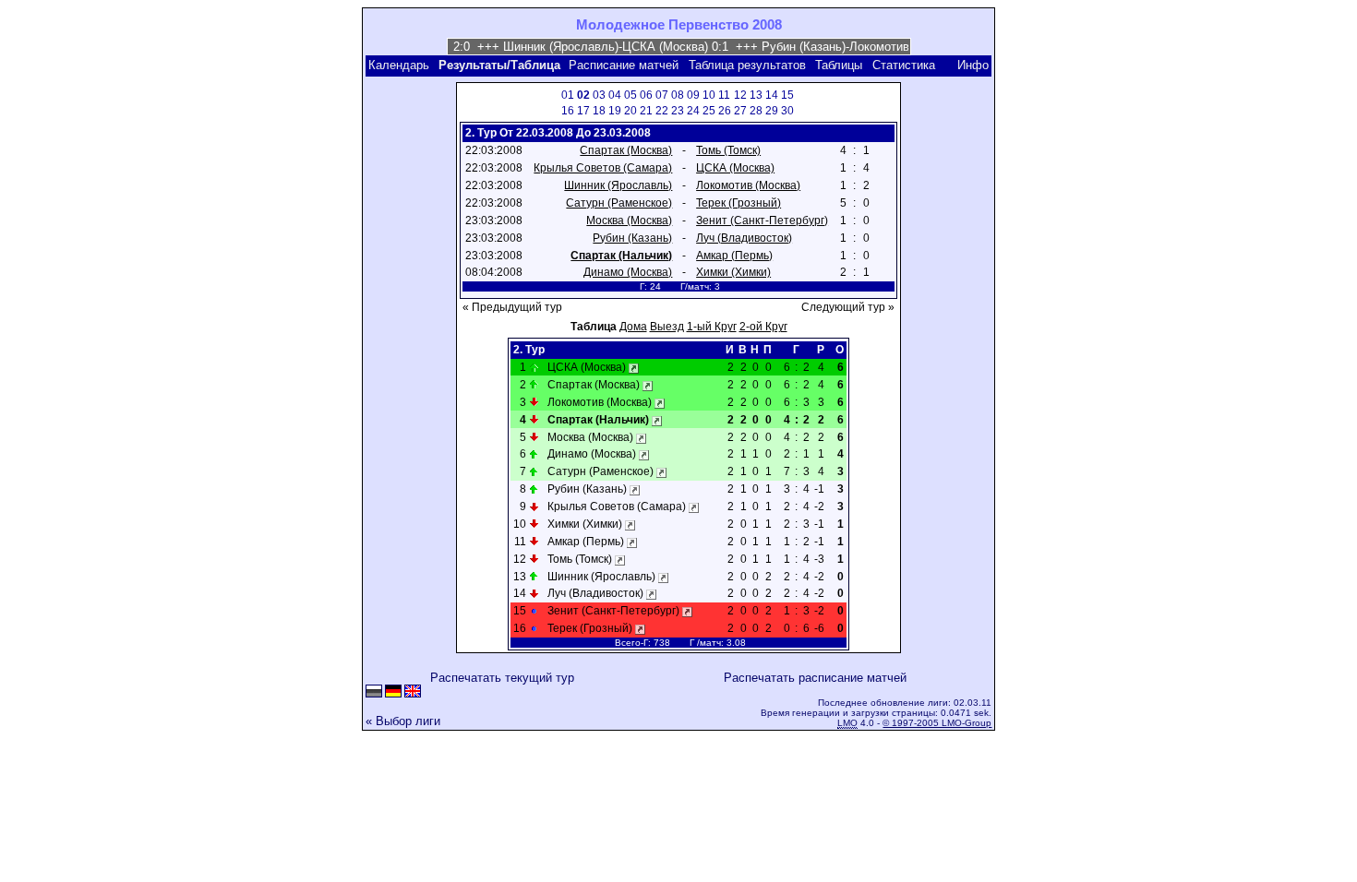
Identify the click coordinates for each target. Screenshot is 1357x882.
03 (599, 95)
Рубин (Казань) (632, 238)
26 (724, 110)
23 (677, 110)
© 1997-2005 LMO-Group (937, 723)
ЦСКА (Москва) (735, 167)
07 (661, 95)
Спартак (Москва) (626, 150)
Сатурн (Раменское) (619, 203)
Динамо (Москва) (627, 272)
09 (693, 95)
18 (599, 110)
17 (583, 110)
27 (740, 110)
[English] (412, 692)
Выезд (667, 326)
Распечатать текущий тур (502, 678)
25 (709, 110)
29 (771, 110)
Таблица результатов (747, 65)
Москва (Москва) (629, 220)
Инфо (973, 65)
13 (756, 95)
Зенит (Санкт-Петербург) (762, 220)
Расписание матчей (623, 65)
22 (661, 110)
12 (740, 95)
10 (709, 95)
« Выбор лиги (403, 721)
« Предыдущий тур (512, 307)
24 (693, 110)
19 (614, 110)
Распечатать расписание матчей (815, 678)
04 (614, 95)
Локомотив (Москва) (748, 185)
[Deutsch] (393, 692)
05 (630, 95)
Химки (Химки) (733, 272)
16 (567, 110)
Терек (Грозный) (738, 203)
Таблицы (838, 65)
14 (771, 95)
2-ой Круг (763, 326)
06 (646, 95)
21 (646, 110)
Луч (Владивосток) (744, 238)
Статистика (903, 65)
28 (756, 110)
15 (787, 95)
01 (567, 95)
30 (787, 110)
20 (630, 110)
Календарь (398, 65)
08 (677, 95)
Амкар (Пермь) (734, 255)
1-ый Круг (712, 326)
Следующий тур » (848, 307)
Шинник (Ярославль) (618, 185)
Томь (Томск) (728, 150)
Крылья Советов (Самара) (603, 167)
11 (724, 95)
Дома (633, 326)
